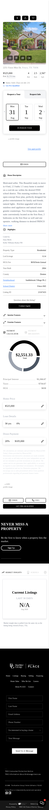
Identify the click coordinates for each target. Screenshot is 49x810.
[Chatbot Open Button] (42, 803)
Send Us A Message (24, 751)
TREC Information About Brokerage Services (23, 774)
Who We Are (26, 681)
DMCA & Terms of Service (28, 807)
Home (8, 676)
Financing (39, 676)
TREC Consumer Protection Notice (19, 771)
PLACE (40, 785)
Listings (15, 676)
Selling (31, 676)
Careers (36, 681)
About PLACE (20, 687)
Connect (31, 687)
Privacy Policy (11, 807)
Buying (23, 676)
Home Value (14, 681)
